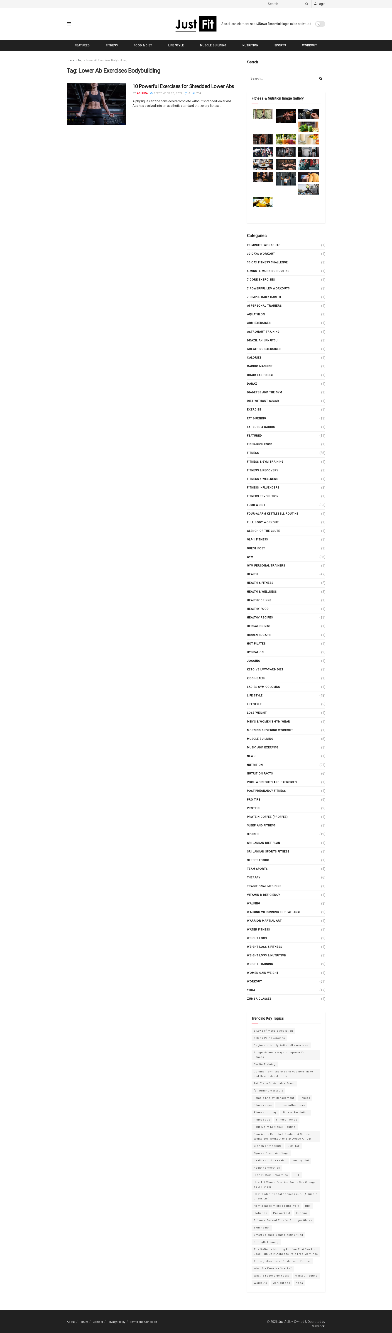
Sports (280, 45)
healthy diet (300, 1160)
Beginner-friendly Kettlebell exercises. (281, 1045)
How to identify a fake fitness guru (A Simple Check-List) (285, 1196)
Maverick (318, 1326)
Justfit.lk (284, 1321)
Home (70, 60)
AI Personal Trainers (264, 305)
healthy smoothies (267, 1167)
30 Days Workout (261, 253)
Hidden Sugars (259, 635)
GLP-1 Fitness (257, 539)
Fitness (112, 45)
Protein (253, 808)
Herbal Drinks (258, 626)
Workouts (260, 1283)
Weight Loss (257, 938)
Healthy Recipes (260, 617)
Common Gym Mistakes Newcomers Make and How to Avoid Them (283, 1074)
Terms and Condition (143, 1321)
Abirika (142, 93)
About (71, 1321)
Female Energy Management (274, 1097)
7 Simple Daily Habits (264, 297)
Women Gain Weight (263, 972)
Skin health (262, 1227)
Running (302, 1213)
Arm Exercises (259, 323)
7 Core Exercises (261, 279)
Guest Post (256, 548)
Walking (253, 903)
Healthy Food (258, 608)
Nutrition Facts (260, 773)
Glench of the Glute (263, 530)
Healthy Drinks (259, 600)
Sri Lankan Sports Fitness (268, 851)
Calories (254, 357)
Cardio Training (265, 1064)
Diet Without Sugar (263, 401)
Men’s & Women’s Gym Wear (268, 721)
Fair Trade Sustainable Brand (274, 1083)
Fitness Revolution (263, 496)
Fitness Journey (265, 1112)
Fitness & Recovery (262, 470)
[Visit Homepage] (196, 23)
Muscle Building (213, 45)
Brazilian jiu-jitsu (262, 340)
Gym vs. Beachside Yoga (271, 1153)
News (251, 756)
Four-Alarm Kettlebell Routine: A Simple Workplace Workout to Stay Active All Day (282, 1136)
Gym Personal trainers (266, 565)
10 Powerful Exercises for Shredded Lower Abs (183, 86)
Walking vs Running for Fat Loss (273, 912)
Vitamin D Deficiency (263, 894)
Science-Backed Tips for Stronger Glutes (283, 1220)
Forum (84, 1321)
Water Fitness (258, 929)
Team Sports (257, 868)
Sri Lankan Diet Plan (263, 843)
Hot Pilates (256, 643)
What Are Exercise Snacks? (273, 1268)
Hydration (255, 652)
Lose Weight (257, 712)
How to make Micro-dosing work (276, 1205)
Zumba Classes (259, 998)
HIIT (296, 1175)
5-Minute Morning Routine (268, 271)
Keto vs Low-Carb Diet (265, 669)
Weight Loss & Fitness (264, 946)
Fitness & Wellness (262, 479)
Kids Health (256, 678)
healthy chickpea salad (270, 1160)
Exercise (254, 409)
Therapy (253, 877)
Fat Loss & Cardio (261, 427)
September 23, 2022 (167, 93)
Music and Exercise (263, 747)
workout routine (306, 1275)
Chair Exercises (260, 375)
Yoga (251, 990)
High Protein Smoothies (271, 1175)
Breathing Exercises (264, 349)
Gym (250, 557)
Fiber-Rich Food (259, 444)
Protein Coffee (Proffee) (267, 816)
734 (198, 93)
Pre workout (281, 1213)
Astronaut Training (263, 331)
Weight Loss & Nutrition (266, 955)
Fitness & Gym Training (265, 461)
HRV (308, 1205)
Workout (309, 45)
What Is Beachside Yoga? (271, 1275)
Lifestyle (254, 704)
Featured (82, 45)
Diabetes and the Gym (264, 392)
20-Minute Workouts (263, 245)
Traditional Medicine (264, 886)
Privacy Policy (116, 1321)
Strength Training (266, 1242)
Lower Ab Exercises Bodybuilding (106, 60)
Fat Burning (256, 418)
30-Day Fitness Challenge (267, 262)
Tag (80, 60)
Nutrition (250, 45)
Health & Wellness (262, 591)
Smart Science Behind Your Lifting (278, 1234)
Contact (98, 1321)
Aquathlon (256, 314)
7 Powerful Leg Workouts (268, 288)
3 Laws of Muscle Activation (273, 1030)
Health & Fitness (260, 582)
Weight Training (260, 964)
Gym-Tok (294, 1146)
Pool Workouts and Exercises (272, 782)
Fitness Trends (286, 1119)
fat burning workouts (268, 1090)
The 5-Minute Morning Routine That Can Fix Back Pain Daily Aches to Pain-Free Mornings (286, 1251)
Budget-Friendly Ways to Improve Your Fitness (281, 1055)
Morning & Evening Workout (270, 730)
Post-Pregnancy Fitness (266, 790)
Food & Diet (143, 45)
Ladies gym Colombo (263, 686)
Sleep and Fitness (261, 825)
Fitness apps (263, 1105)
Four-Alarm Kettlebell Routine (273, 513)
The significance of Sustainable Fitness (282, 1261)
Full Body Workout (263, 522)
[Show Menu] (69, 23)
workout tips (281, 1283)
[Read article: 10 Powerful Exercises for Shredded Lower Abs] (96, 104)
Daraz (252, 383)
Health (252, 574)
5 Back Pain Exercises (269, 1038)
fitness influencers (263, 487)
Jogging (253, 660)
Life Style (176, 45)
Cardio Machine (260, 366)
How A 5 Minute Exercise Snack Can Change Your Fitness (285, 1184)
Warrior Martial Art (264, 920)
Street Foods (258, 860)
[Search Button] (306, 4)
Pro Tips (253, 799)
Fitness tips (262, 1119)
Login (321, 4)
